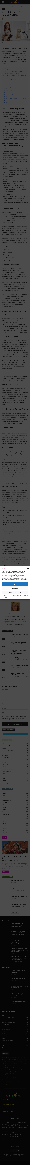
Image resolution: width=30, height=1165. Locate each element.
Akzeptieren (15, 584)
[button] (27, 568)
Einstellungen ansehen (15, 592)
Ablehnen (15, 588)
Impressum (26, 595)
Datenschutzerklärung (16, 595)
